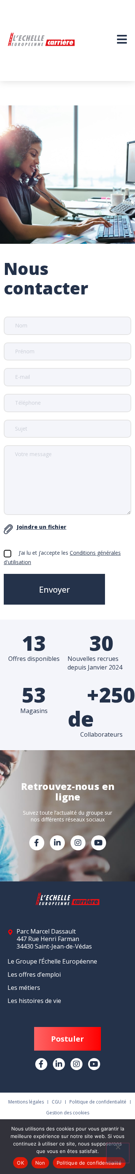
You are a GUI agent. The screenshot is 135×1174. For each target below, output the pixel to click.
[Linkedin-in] (57, 842)
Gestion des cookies (67, 1112)
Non (40, 1163)
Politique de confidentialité (97, 1102)
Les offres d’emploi (34, 974)
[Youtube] (98, 842)
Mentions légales (26, 1102)
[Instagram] (78, 842)
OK (20, 1163)
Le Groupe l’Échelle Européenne (52, 961)
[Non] (117, 1153)
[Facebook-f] (36, 842)
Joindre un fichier (41, 527)
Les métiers (24, 987)
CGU (57, 1102)
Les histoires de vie (34, 1000)
